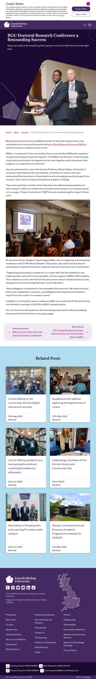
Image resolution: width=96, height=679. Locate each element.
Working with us (13, 649)
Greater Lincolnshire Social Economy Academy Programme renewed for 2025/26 (68, 531)
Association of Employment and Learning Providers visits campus (25, 529)
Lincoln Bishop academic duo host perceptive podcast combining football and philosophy (25, 466)
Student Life (11, 629)
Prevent (67, 614)
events (44, 313)
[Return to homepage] (15, 24)
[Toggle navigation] (89, 25)
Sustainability (70, 624)
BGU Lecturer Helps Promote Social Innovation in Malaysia (27, 334)
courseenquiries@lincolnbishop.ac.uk (61, 670)
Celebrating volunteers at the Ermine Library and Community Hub (69, 464)
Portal (37, 652)
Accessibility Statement (74, 629)
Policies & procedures (44, 614)
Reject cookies (81, 14)
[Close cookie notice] (88, 4)
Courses (9, 624)
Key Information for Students (43, 621)
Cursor (87, 677)
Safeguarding (70, 619)
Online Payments (13, 634)
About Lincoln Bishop (15, 639)
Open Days (11, 619)
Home (8, 132)
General (24, 132)
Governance (11, 644)
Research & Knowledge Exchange (74, 644)
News (16, 132)
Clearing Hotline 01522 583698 (24, 665)
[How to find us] (69, 592)
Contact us (40, 632)
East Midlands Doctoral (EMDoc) (70, 144)
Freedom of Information (45, 642)
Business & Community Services (74, 636)
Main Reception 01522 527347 (56, 665)
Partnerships (40, 627)
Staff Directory (41, 647)
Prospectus (11, 614)
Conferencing (41, 637)
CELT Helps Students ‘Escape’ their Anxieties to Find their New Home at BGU (67, 333)
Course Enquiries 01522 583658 (24, 670)
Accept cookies (81, 9)
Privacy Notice (70, 650)
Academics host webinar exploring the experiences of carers (68, 403)
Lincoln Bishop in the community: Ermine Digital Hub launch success (24, 403)
